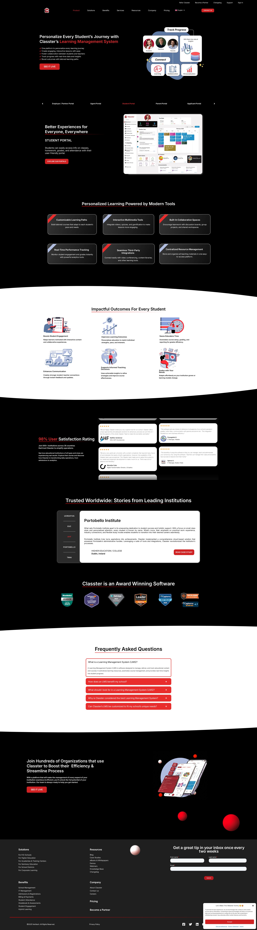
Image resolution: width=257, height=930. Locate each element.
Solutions (91, 10)
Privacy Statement (233, 926)
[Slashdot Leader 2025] (67, 600)
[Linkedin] (197, 924)
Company (152, 10)
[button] (253, 906)
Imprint (241, 926)
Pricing (167, 10)
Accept (229, 922)
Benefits (105, 10)
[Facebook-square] (184, 924)
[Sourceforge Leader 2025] (141, 600)
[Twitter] (190, 924)
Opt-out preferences (221, 926)
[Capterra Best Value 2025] (165, 600)
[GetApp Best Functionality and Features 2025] (116, 600)
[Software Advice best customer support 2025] (92, 600)
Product (76, 10)
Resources (136, 10)
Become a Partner (100, 909)
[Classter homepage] (46, 10)
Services (120, 10)
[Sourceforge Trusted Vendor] (190, 596)
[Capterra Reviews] (189, 604)
